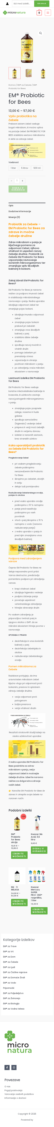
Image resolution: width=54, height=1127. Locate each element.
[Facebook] (7, 1067)
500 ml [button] (37, 168)
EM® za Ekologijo (11, 1003)
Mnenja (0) (14, 217)
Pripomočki (8, 988)
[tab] (27, 206)
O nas (7, 1086)
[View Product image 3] (43, 73)
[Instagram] (13, 1067)
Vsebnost (14, 162)
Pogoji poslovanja (13, 1090)
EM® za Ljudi (9, 967)
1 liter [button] (13, 168)
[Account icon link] (7, 3)
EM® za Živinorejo (11, 998)
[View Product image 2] (29, 73)
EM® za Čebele (24, 85)
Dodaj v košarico (18, 189)
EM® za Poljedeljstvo (13, 993)
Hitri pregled (17, 829)
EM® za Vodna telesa (13, 1008)
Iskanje (41, 3)
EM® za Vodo (9, 982)
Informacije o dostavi (15, 1098)
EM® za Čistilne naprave (15, 972)
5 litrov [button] (24, 168)
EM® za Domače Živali (14, 977)
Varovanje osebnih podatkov (19, 1094)
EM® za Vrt (8, 951)
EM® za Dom (9, 956)
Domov (12, 85)
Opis (11, 205)
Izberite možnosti (19, 855)
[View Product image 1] (15, 73)
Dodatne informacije (20, 211)
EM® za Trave (9, 946)
